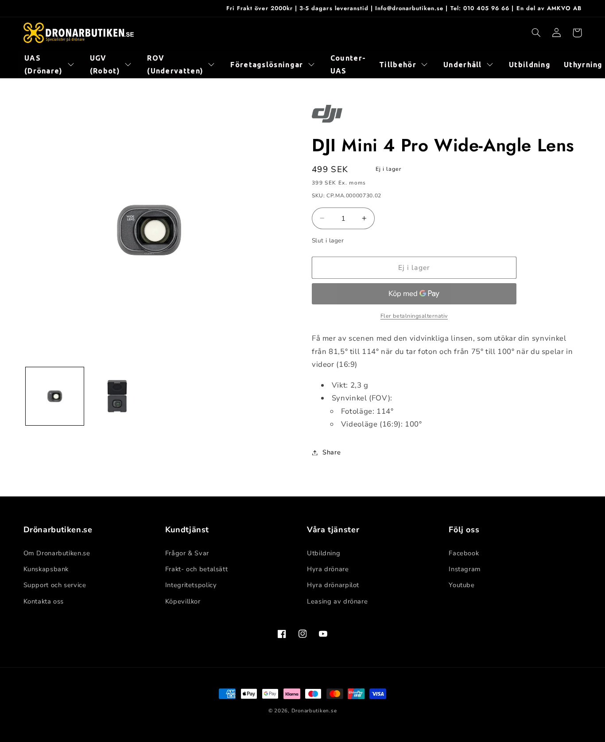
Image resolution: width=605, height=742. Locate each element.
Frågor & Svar (187, 553)
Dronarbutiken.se (314, 710)
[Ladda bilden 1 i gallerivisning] (55, 396)
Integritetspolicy (191, 585)
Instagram (465, 569)
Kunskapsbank (46, 569)
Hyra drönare (328, 569)
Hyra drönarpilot (333, 585)
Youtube (461, 585)
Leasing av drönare (337, 601)
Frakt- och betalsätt (196, 569)
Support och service (54, 585)
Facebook (464, 553)
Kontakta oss (43, 601)
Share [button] (331, 452)
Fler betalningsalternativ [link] (414, 315)
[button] (536, 33)
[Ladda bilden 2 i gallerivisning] (117, 396)
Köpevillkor (183, 601)
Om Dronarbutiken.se (56, 553)
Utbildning (323, 553)
